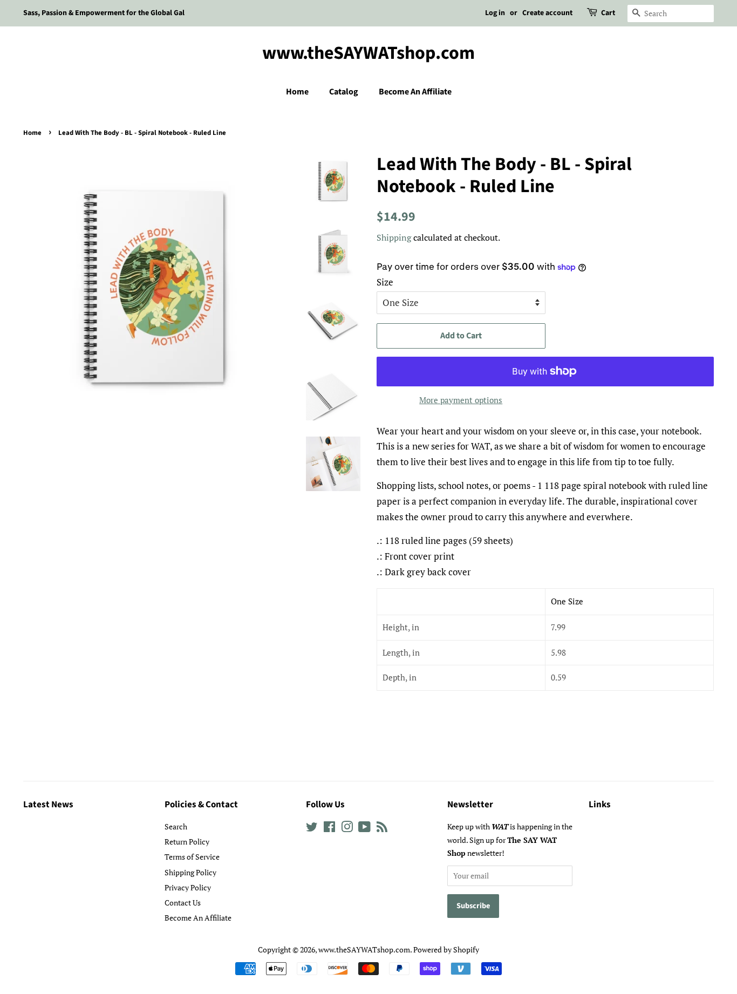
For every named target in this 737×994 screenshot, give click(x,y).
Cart (608, 13)
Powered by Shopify (446, 949)
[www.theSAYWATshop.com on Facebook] (329, 828)
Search (176, 826)
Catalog (343, 92)
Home (297, 92)
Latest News (48, 804)
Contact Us (183, 902)
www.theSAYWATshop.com (368, 54)
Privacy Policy (188, 887)
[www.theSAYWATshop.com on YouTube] (364, 828)
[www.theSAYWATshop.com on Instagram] (347, 828)
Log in (495, 13)
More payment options (460, 399)
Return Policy (187, 841)
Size (385, 282)
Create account (547, 13)
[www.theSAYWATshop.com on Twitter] (312, 828)
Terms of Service (192, 857)
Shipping (394, 237)
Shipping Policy (190, 872)
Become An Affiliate (415, 92)
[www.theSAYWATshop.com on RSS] (382, 828)
